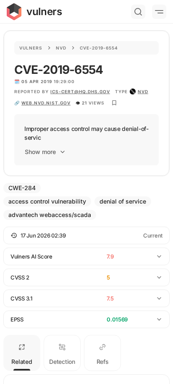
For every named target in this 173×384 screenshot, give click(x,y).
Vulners (30, 47)
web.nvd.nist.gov (46, 102)
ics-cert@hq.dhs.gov (80, 91)
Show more (40, 151)
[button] (86, 235)
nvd (143, 91)
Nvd (61, 47)
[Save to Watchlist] (114, 102)
